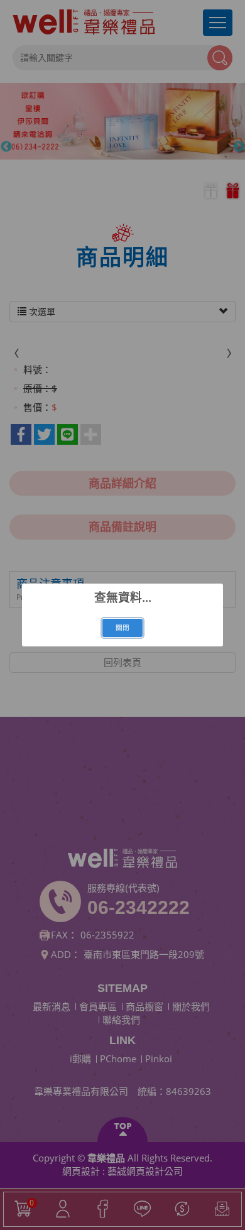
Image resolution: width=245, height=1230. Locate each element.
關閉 (122, 627)
